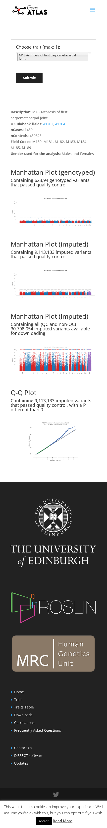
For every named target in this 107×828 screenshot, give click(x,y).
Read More (62, 820)
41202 (48, 124)
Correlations (24, 722)
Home (19, 692)
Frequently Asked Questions (37, 730)
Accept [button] (44, 821)
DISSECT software (28, 755)
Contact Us (23, 747)
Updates (21, 763)
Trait (18, 699)
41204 (60, 124)
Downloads (23, 714)
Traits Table (24, 707)
